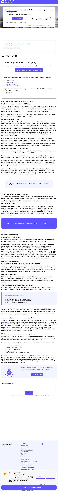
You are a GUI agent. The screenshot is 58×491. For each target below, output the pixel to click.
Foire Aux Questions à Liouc (13, 48)
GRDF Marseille (42, 484)
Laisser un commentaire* (8, 383)
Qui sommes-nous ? (24, 445)
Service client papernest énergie (27, 450)
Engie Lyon (23, 484)
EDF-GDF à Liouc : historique (13, 45)
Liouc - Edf (8, 94)
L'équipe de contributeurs (25, 447)
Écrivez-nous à (27, 463)
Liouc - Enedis (9, 92)
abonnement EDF (44, 127)
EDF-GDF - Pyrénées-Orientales (14, 85)
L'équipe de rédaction (25, 446)
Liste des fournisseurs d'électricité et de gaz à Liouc (19, 43)
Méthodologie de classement (26, 458)
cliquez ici (47, 395)
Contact (22, 449)
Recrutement (23, 453)
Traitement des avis (24, 455)
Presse (22, 452)
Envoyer (29, 392)
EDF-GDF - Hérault (10, 84)
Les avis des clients (24, 451)
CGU (22, 454)
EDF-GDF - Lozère (10, 82)
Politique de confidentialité (26, 457)
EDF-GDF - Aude (10, 80)
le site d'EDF (5, 322)
